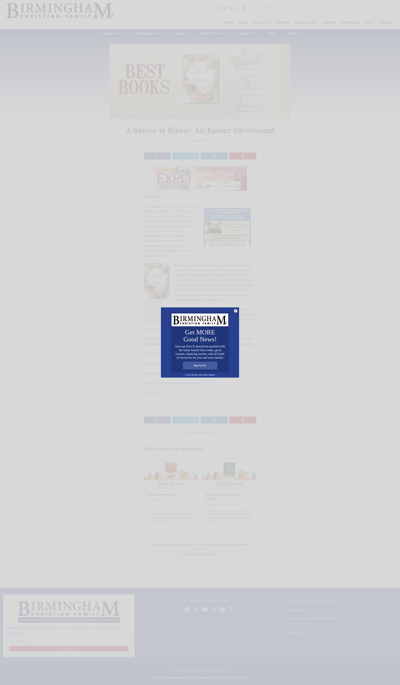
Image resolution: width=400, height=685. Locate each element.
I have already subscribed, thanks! (200, 375)
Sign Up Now (200, 365)
